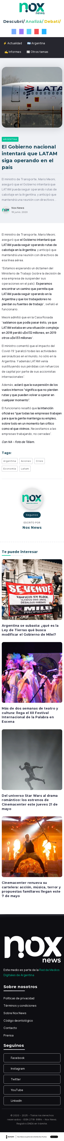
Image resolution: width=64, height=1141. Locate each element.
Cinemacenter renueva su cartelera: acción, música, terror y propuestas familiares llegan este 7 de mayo (31, 889)
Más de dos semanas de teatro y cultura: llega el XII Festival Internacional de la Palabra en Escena (30, 714)
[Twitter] (29, 31)
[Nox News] (32, 8)
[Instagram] (21, 31)
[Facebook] (13, 31)
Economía (9, 468)
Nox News (18, 207)
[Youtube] (36, 31)
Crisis (39, 461)
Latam (25, 468)
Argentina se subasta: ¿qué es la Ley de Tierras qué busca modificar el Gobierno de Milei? (30, 630)
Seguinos (32, 514)
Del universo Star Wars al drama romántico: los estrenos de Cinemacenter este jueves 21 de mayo (30, 802)
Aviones (26, 461)
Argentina (9, 461)
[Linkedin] (44, 31)
